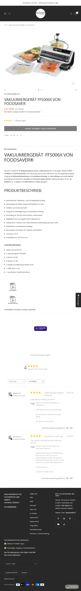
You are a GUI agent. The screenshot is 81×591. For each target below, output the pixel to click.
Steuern (16, 112)
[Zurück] (5, 90)
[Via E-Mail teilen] (21, 135)
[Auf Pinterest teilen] (14, 135)
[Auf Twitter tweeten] (17, 135)
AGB (31, 501)
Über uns (33, 509)
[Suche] (10, 14)
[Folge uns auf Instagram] (64, 518)
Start (5, 25)
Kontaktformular (36, 529)
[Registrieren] (35, 563)
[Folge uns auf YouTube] (58, 524)
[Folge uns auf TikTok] (64, 524)
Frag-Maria (34, 525)
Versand (33, 505)
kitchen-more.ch (12, 94)
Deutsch (24, 573)
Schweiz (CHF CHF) (11, 573)
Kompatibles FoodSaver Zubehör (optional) (19, 309)
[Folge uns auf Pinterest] (70, 518)
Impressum (34, 517)
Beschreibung (10, 149)
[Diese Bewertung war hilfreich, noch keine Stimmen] (67, 428)
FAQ (31, 497)
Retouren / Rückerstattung (39, 533)
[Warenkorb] (76, 13)
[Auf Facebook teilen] (11, 135)
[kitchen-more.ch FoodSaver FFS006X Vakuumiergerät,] (40, 286)
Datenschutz (34, 521)
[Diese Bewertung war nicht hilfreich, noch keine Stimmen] (71, 428)
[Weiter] (76, 90)
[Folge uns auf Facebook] (58, 518)
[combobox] (17, 381)
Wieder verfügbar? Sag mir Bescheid (40, 128)
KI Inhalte (33, 513)
